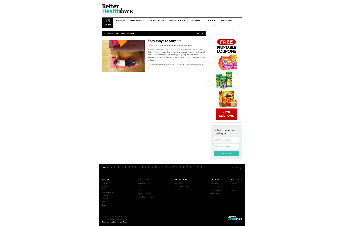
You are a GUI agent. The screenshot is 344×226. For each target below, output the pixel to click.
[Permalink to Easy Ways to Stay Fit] (123, 56)
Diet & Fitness (156, 20)
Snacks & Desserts (144, 193)
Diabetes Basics (107, 192)
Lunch (140, 190)
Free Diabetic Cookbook (146, 197)
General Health (216, 190)
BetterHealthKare (117, 9)
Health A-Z (212, 20)
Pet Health (234, 190)
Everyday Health (176, 20)
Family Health (178, 45)
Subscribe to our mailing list (224, 132)
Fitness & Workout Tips (182, 187)
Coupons (233, 183)
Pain (103, 201)
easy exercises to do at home (161, 64)
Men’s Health (215, 183)
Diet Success (179, 183)
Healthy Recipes (137, 20)
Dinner (140, 187)
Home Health (195, 20)
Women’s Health (216, 187)
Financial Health (236, 187)
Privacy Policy (122, 222)
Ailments (120, 20)
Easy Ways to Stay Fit (164, 41)
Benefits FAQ (226, 20)
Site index (235, 167)
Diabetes (105, 183)
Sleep (104, 205)
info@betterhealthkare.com (119, 219)
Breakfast (141, 183)
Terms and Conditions (109, 222)
